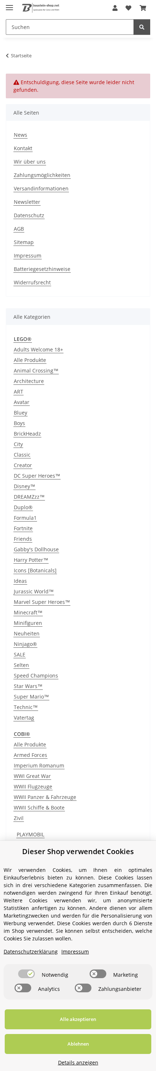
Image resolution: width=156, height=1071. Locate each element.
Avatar (21, 402)
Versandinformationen (41, 188)
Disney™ (24, 486)
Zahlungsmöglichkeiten (42, 175)
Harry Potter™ (31, 559)
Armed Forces (30, 754)
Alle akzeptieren (78, 1019)
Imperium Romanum (39, 765)
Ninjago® (25, 643)
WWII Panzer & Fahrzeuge (45, 797)
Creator (23, 465)
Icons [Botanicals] (35, 570)
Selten (21, 665)
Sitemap (24, 242)
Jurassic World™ (34, 591)
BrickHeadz (27, 433)
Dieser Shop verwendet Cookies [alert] (78, 851)
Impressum (27, 255)
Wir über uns (30, 161)
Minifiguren (28, 622)
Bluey (20, 412)
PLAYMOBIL (30, 834)
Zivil (19, 818)
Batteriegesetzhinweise (42, 268)
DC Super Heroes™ (37, 475)
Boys (19, 423)
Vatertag (24, 717)
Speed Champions (36, 675)
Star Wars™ (28, 686)
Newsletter (27, 201)
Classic (22, 454)
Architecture (29, 381)
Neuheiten (27, 633)
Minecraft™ (28, 612)
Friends (23, 538)
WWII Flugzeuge (33, 786)
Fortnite (23, 528)
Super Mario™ (31, 696)
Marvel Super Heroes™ (42, 601)
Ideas (20, 580)
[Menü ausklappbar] (9, 4)
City (18, 444)
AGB (19, 228)
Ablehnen (78, 1044)
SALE (19, 654)
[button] (115, 8)
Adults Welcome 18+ (38, 349)
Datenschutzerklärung (31, 951)
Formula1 (25, 517)
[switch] (26, 973)
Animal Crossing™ (36, 370)
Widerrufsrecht (32, 282)
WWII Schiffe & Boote (39, 807)
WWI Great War (32, 776)
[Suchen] (142, 27)
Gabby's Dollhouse (36, 549)
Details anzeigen (78, 1062)
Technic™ (26, 707)
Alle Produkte (30, 360)
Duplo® (23, 507)
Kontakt (23, 148)
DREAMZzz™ (29, 496)
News (20, 134)
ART (18, 391)
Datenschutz (29, 215)
